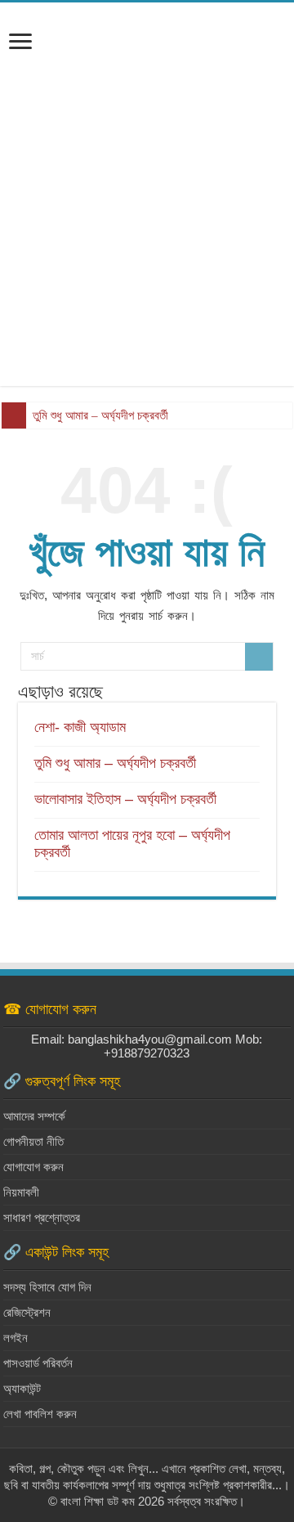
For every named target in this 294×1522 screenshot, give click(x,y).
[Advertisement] (147, 214)
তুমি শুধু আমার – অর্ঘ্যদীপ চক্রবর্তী (100, 415)
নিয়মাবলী (21, 1192)
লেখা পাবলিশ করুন (40, 1414)
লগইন (15, 1338)
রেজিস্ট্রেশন (27, 1312)
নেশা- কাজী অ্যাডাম (80, 727)
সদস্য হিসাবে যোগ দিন (47, 1287)
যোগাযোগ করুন (33, 1167)
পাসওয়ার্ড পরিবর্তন (38, 1363)
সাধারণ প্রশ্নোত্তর (41, 1217)
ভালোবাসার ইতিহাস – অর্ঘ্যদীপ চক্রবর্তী (125, 799)
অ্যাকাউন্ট (22, 1388)
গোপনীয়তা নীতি (33, 1141)
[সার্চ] (259, 657)
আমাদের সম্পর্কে (34, 1116)
